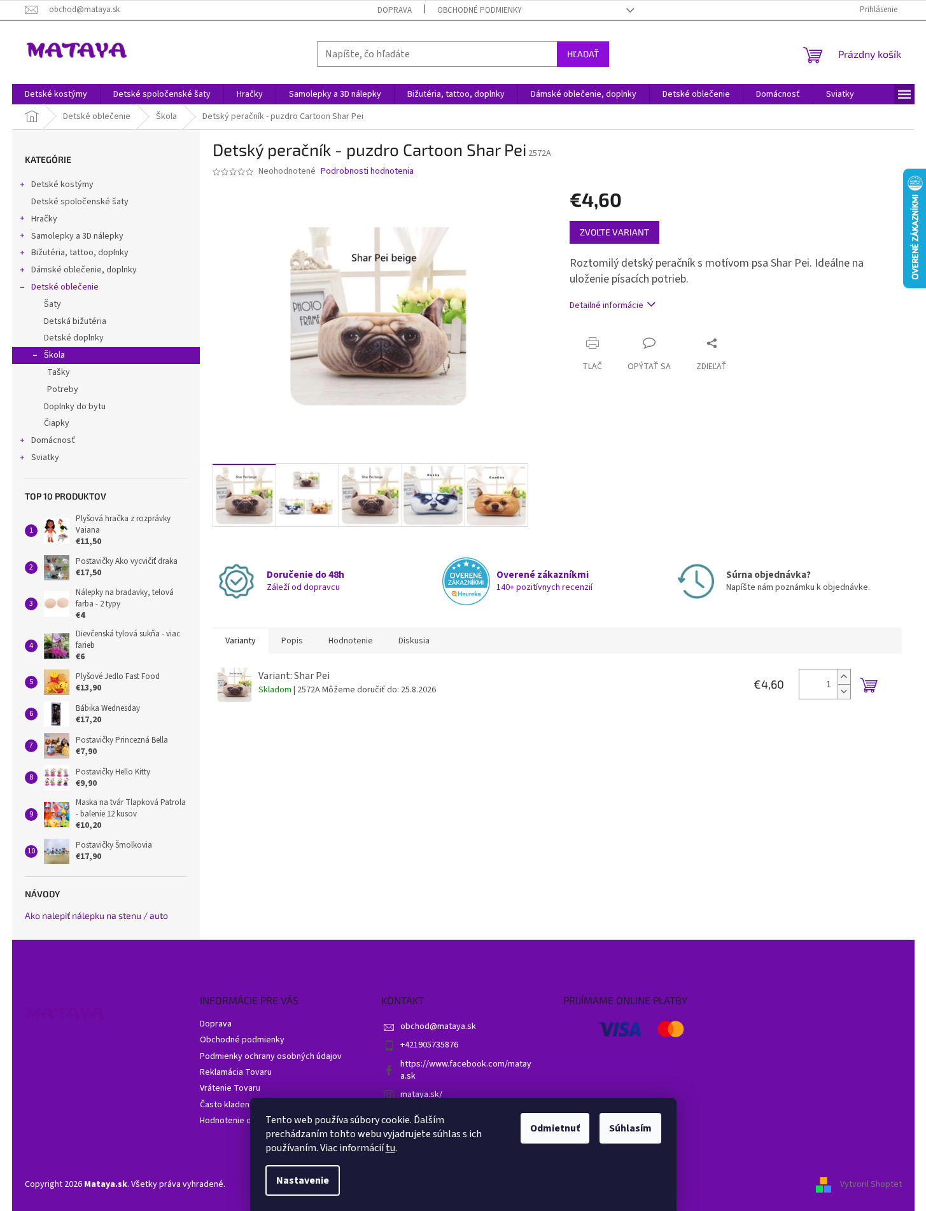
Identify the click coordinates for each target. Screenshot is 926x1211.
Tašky (58, 372)
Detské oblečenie (65, 287)
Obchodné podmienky (479, 10)
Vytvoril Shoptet (871, 1184)
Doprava (394, 10)
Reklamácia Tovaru (236, 1072)
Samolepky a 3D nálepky (77, 236)
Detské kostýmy (62, 184)
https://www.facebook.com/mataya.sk (465, 1070)
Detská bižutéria (75, 321)
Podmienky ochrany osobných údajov (271, 1056)
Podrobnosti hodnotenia (367, 171)
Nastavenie (302, 1180)
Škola (54, 355)
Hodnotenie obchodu (240, 1120)
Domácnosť (53, 440)
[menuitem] (56, 94)
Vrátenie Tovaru (230, 1088)
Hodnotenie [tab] (350, 640)
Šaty (52, 304)
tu (390, 1148)
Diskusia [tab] (414, 640)
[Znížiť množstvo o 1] (844, 691)
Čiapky (56, 423)
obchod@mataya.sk (438, 1026)
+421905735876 (429, 1045)
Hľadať (583, 53)
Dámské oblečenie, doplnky (84, 269)
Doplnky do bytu (75, 406)
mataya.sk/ (421, 1094)
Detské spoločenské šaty (80, 201)
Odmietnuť (555, 1128)
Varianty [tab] (240, 640)
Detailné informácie (606, 305)
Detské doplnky (74, 338)
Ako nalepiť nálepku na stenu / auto (96, 915)
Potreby (62, 389)
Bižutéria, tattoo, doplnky (80, 252)
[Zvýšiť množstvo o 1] (844, 676)
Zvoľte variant (614, 232)
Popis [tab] (292, 640)
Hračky (44, 219)
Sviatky (45, 457)
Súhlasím (630, 1128)
